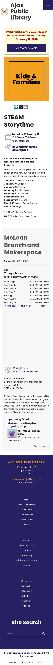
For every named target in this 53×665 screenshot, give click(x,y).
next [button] (43, 305)
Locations (26, 550)
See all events (41, 446)
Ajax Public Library (20, 11)
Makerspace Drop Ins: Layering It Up (22, 425)
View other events (26, 48)
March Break (30, 216)
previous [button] (11, 305)
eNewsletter (26, 581)
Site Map (26, 606)
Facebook (25, 586)
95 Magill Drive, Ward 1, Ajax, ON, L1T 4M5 (25, 370)
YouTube (25, 601)
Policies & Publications (26, 560)
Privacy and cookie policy (18, 653)
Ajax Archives (26, 514)
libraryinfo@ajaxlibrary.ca (25, 479)
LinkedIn (25, 596)
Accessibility (41, 653)
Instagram (25, 591)
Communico (26, 656)
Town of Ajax (26, 519)
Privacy (26, 565)
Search (43, 633)
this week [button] (26, 305)
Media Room (26, 509)
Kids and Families (23, 212)
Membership (26, 555)
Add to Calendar (20, 140)
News (26, 524)
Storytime (19, 216)
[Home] (4, 11)
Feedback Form (26, 545)
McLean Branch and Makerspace (24, 148)
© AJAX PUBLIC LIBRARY (26, 462)
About (26, 499)
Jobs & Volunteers (26, 504)
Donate (25, 540)
